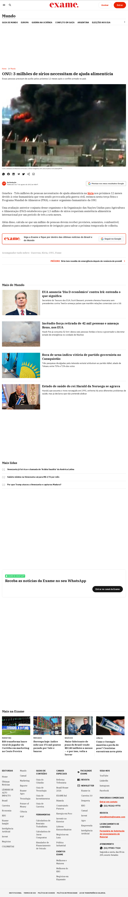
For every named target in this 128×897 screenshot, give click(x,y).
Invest (5, 836)
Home (4, 69)
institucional (15, 893)
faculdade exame (86, 772)
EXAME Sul (61, 795)
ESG (4, 815)
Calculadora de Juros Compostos (43, 834)
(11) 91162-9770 (112, 805)
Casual (23, 775)
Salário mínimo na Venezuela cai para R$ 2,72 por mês (33, 477)
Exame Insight (5, 822)
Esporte (23, 785)
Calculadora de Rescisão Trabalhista (43, 823)
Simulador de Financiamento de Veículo (43, 845)
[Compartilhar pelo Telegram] (18, 174)
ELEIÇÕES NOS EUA (101, 22)
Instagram (105, 785)
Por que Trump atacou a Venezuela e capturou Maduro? (34, 484)
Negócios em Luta (62, 836)
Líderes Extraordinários (63, 828)
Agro (83, 820)
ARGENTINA (83, 22)
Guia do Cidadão (40, 781)
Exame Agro (23, 792)
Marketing (25, 780)
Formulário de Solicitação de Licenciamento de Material (112, 834)
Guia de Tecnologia (41, 789)
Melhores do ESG (62, 870)
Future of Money (24, 805)
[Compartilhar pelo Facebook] (8, 174)
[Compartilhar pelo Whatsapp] (3, 174)
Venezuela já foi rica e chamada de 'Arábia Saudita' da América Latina (40, 469)
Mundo (9, 15)
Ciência (23, 811)
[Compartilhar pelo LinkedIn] (13, 174)
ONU (51, 252)
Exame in (85, 790)
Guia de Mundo (10, 22)
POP (22, 816)
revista (85, 779)
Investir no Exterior (61, 820)
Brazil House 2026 (62, 789)
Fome (58, 252)
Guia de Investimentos (43, 797)
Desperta (85, 800)
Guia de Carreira (40, 805)
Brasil (5, 800)
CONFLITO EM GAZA (64, 22)
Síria (45, 252)
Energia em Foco (64, 813)
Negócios (6, 841)
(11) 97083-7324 (112, 848)
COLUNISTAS (8, 846)
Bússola (60, 800)
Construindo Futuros (62, 807)
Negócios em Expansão (62, 878)
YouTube (104, 775)
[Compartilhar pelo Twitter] (23, 174)
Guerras (36, 252)
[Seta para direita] (121, 22)
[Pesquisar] (10, 5)
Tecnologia (25, 798)
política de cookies (46, 893)
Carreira (6, 805)
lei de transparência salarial (92, 893)
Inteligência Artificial (7, 830)
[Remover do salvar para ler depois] (33, 174)
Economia (6, 810)
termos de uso (30, 893)
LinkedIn (104, 780)
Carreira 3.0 (86, 795)
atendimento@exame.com (112, 817)
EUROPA (25, 22)
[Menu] (4, 5)
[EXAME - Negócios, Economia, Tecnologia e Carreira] (64, 5)
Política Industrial (61, 844)
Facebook (104, 790)
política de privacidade (67, 893)
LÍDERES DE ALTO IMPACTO (7, 792)
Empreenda (86, 825)
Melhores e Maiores (61, 862)
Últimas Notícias (6, 783)
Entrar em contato (108, 801)
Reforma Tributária (61, 781)
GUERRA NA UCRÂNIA (42, 22)
